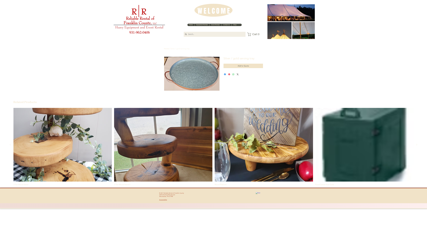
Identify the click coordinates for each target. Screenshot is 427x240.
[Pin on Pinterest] (229, 74)
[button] (254, 34)
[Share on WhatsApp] (233, 74)
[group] (213, 147)
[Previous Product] (10, 144)
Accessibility (163, 200)
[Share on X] (237, 74)
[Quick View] (62, 145)
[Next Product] (416, 144)
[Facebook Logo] (258, 194)
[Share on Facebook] (225, 74)
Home (166, 49)
